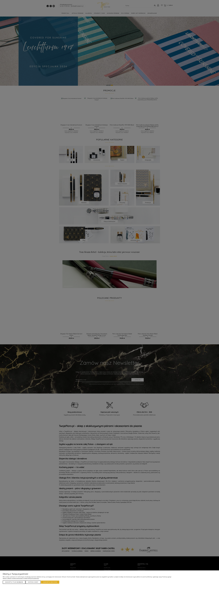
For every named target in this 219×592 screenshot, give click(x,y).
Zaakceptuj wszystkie (50, 582)
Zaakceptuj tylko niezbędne (14, 582)
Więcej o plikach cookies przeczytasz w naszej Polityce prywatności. (21, 578)
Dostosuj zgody (33, 582)
